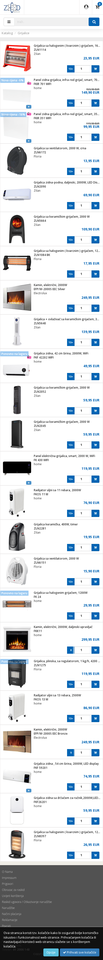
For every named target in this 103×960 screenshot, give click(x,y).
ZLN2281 (40, 528)
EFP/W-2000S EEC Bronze (51, 733)
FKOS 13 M (41, 699)
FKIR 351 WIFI (42, 118)
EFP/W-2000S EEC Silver (49, 289)
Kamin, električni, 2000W (50, 285)
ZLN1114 (40, 50)
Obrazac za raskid (13, 890)
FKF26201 (40, 802)
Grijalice (23, 33)
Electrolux (40, 293)
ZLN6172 (40, 152)
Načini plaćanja (11, 914)
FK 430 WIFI (41, 460)
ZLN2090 (40, 186)
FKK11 (38, 631)
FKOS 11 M (41, 494)
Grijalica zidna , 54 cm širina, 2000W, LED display (66, 764)
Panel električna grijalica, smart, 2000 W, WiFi (64, 456)
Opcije (51, 952)
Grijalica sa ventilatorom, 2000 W (56, 558)
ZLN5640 (40, 323)
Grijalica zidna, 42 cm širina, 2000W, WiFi (61, 353)
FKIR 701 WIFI (42, 84)
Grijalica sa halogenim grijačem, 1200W (60, 593)
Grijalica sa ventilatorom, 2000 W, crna (60, 148)
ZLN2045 (40, 426)
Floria (37, 156)
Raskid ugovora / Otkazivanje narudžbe (27, 902)
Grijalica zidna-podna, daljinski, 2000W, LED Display (68, 182)
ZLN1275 (40, 665)
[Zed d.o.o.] (12, 7)
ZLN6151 (40, 563)
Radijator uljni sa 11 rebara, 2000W (57, 490)
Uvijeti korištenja (13, 896)
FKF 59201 (40, 768)
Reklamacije (9, 920)
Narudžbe (8, 908)
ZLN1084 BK (42, 255)
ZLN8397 (40, 836)
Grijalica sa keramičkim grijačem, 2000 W (62, 217)
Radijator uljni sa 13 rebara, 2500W (57, 695)
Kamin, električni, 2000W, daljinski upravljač (63, 627)
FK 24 (37, 597)
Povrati (6, 926)
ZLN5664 (40, 221)
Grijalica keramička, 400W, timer (56, 524)
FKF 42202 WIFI (44, 357)
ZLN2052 (40, 392)
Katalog (7, 33)
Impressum (9, 878)
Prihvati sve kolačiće (81, 952)
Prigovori (7, 884)
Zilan (37, 54)
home (38, 88)
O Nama (7, 872)
